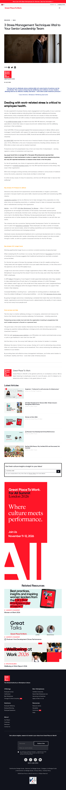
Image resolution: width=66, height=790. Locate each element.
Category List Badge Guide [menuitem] (49, 768)
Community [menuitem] (37, 710)
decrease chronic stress (53, 294)
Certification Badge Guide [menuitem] (16, 768)
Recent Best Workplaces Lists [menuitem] (40, 694)
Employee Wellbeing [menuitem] (9, 706)
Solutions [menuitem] (7, 703)
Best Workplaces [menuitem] (8, 696)
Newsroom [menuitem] (7, 724)
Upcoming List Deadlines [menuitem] (39, 696)
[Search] (55, 5)
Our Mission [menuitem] (7, 720)
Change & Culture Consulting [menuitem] (13, 698)
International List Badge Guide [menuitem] (24, 770)
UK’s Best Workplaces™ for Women (28, 208)
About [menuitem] (6, 717)
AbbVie (6, 208)
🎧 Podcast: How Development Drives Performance (22, 639)
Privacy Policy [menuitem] (38, 770)
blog (14, 20)
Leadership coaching (10, 200)
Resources (7, 20)
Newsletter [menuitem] (35, 708)
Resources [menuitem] (36, 703)
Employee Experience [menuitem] (9, 710)
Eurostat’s (49, 254)
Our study (7, 155)
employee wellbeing (11, 663)
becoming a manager (22, 225)
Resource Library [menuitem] (37, 706)
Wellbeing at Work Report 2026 (15, 666)
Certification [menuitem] (7, 694)
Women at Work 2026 (12, 612)
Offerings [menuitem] (7, 689)
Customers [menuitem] (7, 722)
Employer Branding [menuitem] (9, 708)
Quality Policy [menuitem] (47, 770)
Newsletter (61, 4)
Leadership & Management (13, 610)
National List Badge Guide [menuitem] (32, 768)
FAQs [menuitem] (34, 712)
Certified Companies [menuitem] (38, 691)
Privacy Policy (32, 473)
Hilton (11, 279)
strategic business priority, (21, 165)
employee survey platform (21, 335)
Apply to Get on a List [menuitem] (38, 698)
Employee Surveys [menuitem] (8, 691)
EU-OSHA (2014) (9, 140)
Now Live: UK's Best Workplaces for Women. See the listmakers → (33, 1)
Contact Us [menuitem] (7, 726)
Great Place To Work (9, 79)
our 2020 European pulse (13, 121)
